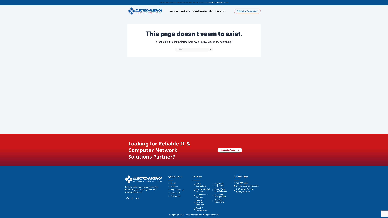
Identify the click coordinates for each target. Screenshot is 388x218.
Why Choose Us (200, 11)
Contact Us (220, 11)
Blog (211, 11)
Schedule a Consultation (218, 2)
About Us (173, 11)
